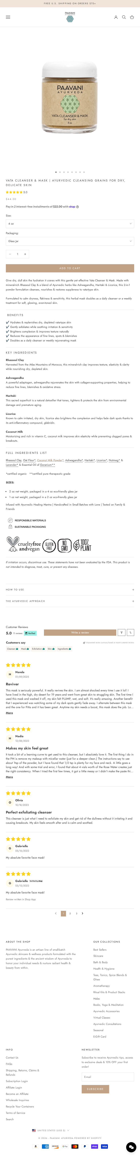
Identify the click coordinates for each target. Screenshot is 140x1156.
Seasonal (98, 1030)
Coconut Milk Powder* (50, 460)
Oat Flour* (29, 460)
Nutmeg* (114, 460)
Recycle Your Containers (20, 1107)
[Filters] (121, 632)
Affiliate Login (14, 1088)
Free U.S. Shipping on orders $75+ (70, 3)
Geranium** (47, 465)
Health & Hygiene (103, 969)
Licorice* (102, 460)
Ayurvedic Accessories (106, 1011)
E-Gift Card (99, 1037)
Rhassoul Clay (13, 460)
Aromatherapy (101, 986)
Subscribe (95, 1089)
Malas (96, 999)
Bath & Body (100, 962)
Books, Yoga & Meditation (108, 1005)
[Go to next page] (83, 913)
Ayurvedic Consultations (107, 1024)
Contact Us (12, 1058)
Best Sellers (99, 950)
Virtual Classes (101, 1018)
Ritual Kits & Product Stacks (109, 992)
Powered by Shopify (88, 1138)
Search (10, 1119)
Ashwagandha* (74, 460)
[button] (14, 192)
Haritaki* (90, 460)
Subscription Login (17, 1081)
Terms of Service (15, 1113)
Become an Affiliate (17, 1094)
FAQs (9, 1064)
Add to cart (70, 268)
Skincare (98, 956)
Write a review (80, 632)
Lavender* (12, 465)
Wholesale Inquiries (17, 1100)
